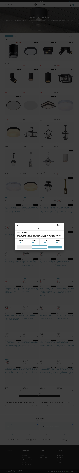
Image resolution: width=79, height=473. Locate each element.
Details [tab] (39, 228)
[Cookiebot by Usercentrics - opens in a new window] (58, 225)
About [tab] (55, 228)
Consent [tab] (23, 228)
